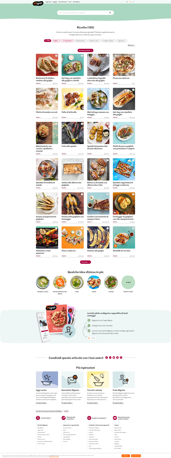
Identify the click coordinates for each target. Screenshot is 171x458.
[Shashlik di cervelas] (124, 242)
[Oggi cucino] (47, 387)
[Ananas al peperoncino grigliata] (47, 208)
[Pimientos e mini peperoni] (47, 242)
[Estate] (94, 285)
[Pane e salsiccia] (73, 242)
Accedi (133, 1)
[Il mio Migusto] (124, 387)
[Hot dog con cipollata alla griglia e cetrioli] (73, 69)
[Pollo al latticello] (73, 104)
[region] (85, 455)
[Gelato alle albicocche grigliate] (73, 174)
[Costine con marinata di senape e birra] (98, 208)
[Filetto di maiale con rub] (47, 104)
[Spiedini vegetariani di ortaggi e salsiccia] (124, 174)
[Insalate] (111, 285)
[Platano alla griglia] (98, 242)
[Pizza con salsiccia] (124, 69)
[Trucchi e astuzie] (98, 387)
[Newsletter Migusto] (73, 387)
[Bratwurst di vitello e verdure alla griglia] (47, 69)
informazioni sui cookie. (54, 456)
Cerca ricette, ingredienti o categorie (85, 12)
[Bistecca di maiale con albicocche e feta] (98, 174)
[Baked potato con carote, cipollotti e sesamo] (47, 139)
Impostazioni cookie (93, 443)
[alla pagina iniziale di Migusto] (38, 2)
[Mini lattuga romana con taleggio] (98, 104)
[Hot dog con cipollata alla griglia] (124, 104)
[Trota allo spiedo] (73, 139)
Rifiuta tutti (126, 455)
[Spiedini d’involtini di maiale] (47, 174)
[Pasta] (77, 285)
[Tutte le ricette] (128, 285)
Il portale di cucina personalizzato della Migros (49, 411)
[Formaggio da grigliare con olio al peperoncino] (124, 208)
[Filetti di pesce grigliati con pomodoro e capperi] (124, 139)
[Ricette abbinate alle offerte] (60, 285)
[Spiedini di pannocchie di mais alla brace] (98, 139)
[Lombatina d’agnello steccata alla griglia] (98, 69)
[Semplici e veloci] (43, 285)
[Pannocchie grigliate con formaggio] (73, 208)
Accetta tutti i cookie (136, 455)
